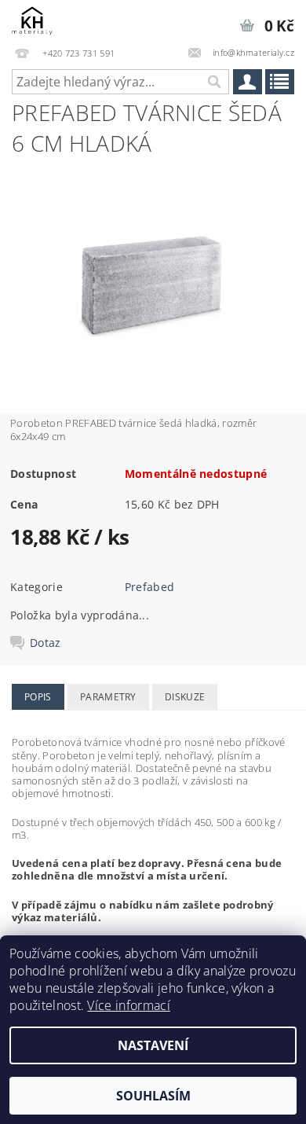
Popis (38, 696)
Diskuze (185, 696)
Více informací (128, 1005)
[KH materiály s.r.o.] (32, 20)
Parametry (108, 696)
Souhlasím (153, 1095)
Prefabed (150, 586)
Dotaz (45, 643)
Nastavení (153, 1045)
